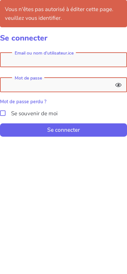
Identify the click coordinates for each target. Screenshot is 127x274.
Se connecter (63, 130)
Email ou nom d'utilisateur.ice (44, 53)
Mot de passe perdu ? (23, 101)
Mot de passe (28, 78)
